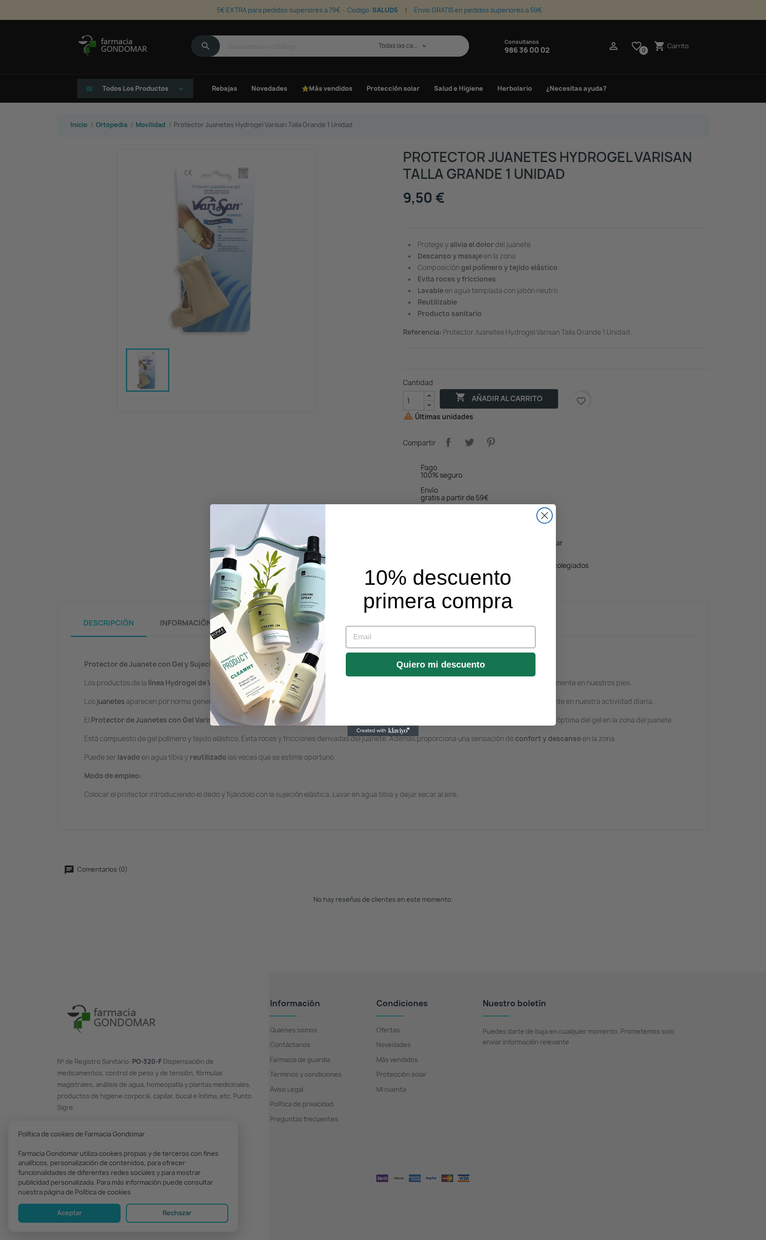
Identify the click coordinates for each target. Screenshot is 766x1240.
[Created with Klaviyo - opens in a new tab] (383, 731)
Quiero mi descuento (440, 664)
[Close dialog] (544, 515)
